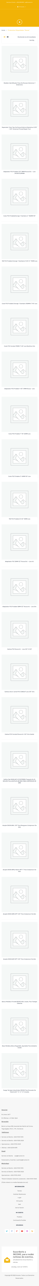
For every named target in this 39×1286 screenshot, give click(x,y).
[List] (7, 37)
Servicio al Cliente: (7, 1156)
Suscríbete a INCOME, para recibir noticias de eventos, (23, 1254)
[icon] (19, 22)
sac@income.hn (29, 2)
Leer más (19, 84)
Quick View (20, 78)
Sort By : (32, 40)
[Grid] (4, 37)
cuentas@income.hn (22, 1160)
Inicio (3, 30)
